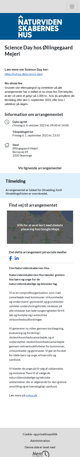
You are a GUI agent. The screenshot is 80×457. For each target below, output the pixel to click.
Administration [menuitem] (40, 440)
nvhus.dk (31, 395)
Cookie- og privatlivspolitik (40, 434)
